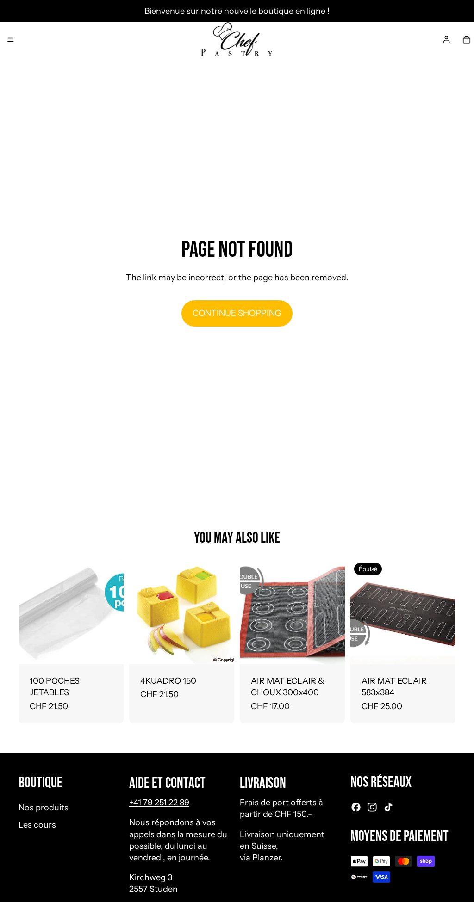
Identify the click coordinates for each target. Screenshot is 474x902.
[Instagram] (372, 807)
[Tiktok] (388, 807)
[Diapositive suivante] (334, 612)
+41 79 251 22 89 (159, 802)
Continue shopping (237, 313)
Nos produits (44, 807)
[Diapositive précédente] (250, 612)
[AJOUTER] (109, 650)
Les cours (37, 825)
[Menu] (10, 39)
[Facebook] (356, 807)
